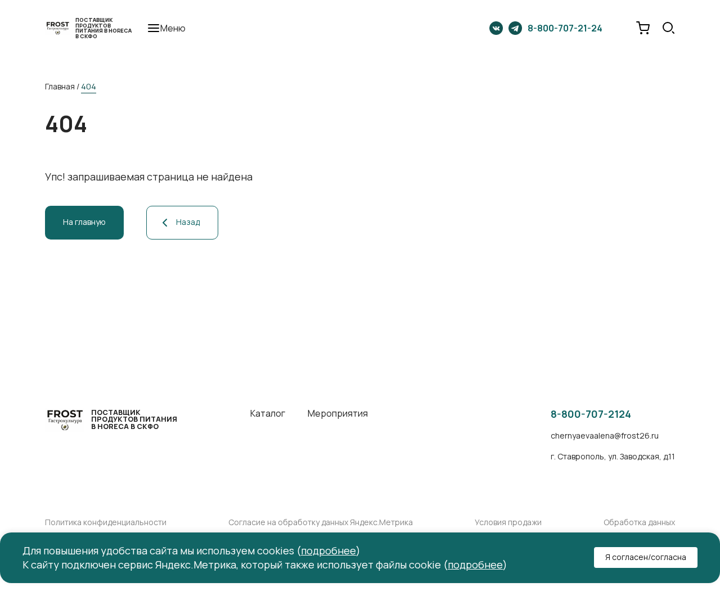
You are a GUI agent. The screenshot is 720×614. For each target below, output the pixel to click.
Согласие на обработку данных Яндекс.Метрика (320, 522)
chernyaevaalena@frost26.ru (605, 436)
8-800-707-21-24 (565, 28)
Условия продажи (508, 522)
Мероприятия (338, 413)
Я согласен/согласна (645, 557)
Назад (188, 221)
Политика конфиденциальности (105, 522)
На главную (84, 221)
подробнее (328, 550)
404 (88, 86)
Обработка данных (639, 522)
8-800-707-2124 (591, 414)
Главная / (62, 86)
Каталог (267, 413)
